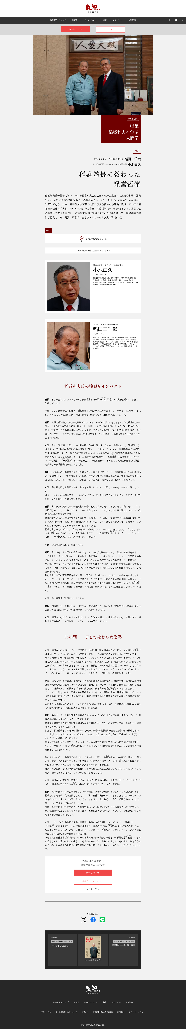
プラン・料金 (93, 889)
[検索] (176, 20)
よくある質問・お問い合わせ (66, 1012)
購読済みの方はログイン (93, 881)
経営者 (48, 231)
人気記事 (132, 20)
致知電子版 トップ (58, 20)
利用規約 (120, 1012)
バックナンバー (90, 20)
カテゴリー (117, 20)
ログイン (110, 29)
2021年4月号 (133, 119)
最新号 (75, 20)
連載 (105, 20)
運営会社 (85, 1012)
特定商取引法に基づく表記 (103, 1012)
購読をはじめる (75, 29)
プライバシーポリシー (137, 1012)
